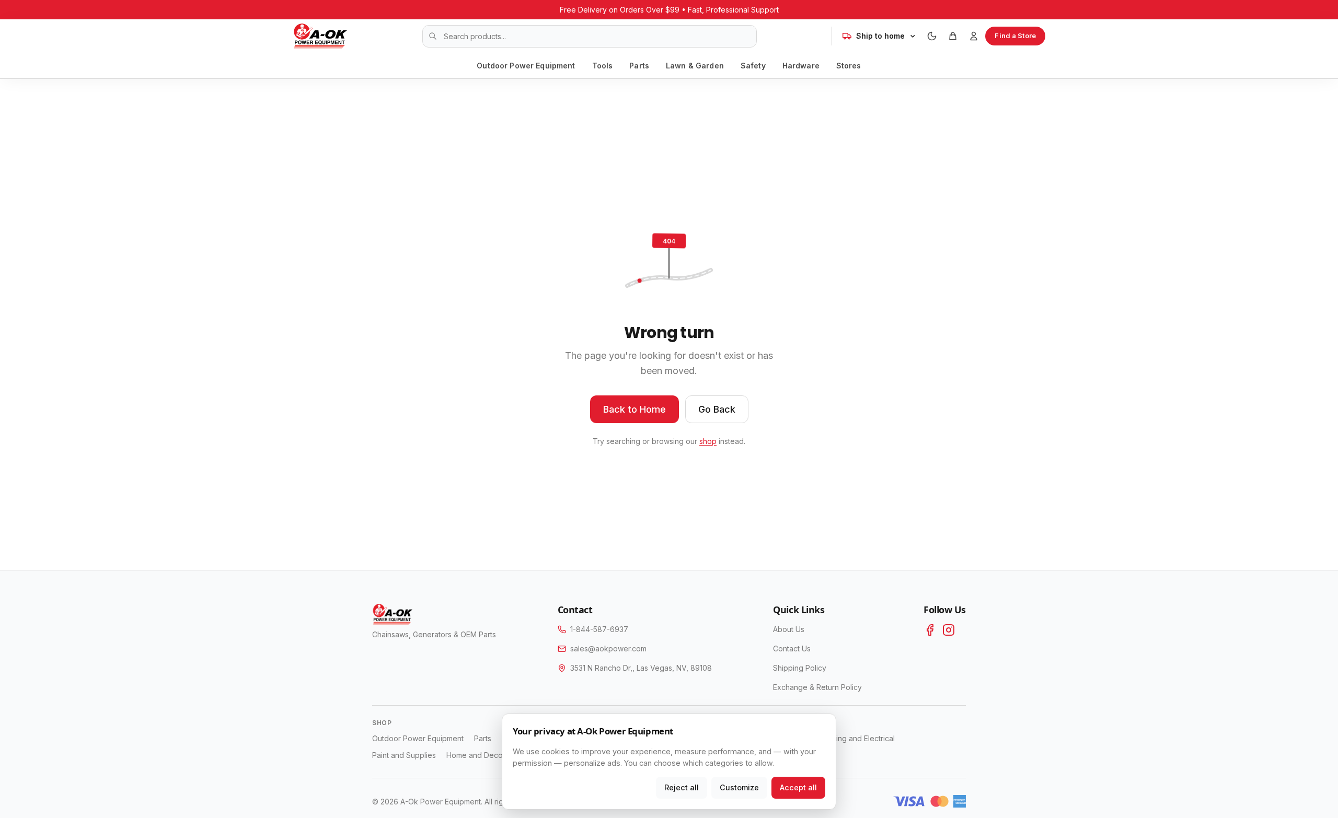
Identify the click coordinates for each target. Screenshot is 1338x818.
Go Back (716, 409)
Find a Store (1015, 35)
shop (708, 441)
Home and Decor (475, 755)
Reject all (681, 787)
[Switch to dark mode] (931, 36)
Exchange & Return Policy (817, 687)
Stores (848, 65)
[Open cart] (952, 36)
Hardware (801, 65)
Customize (739, 787)
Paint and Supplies (404, 755)
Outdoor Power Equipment (526, 65)
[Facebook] (930, 630)
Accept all (798, 787)
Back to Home (634, 409)
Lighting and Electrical (857, 738)
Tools (602, 65)
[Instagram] (948, 630)
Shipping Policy (799, 667)
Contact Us (792, 648)
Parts (639, 65)
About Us (788, 629)
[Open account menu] (973, 36)
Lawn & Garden (695, 65)
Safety (753, 65)
